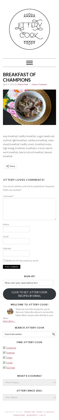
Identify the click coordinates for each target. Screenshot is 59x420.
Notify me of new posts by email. (22, 260)
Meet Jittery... (9, 321)
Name (6, 224)
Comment (8, 196)
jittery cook (29, 28)
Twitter (9, 357)
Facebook (11, 347)
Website (7, 248)
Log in (42, 415)
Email (6, 236)
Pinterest (10, 352)
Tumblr (9, 362)
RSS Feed (10, 367)
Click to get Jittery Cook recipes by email (29, 294)
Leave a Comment (39, 84)
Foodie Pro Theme (33, 412)
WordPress (32, 415)
